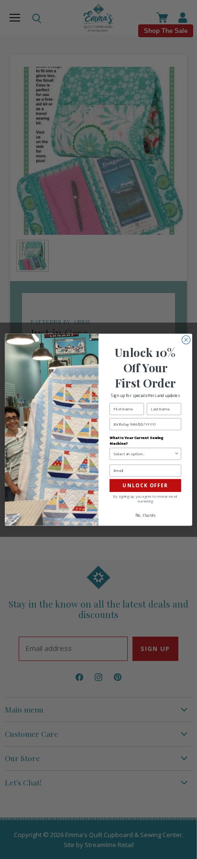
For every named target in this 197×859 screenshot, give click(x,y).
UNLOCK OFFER (145, 485)
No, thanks (145, 515)
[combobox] (144, 453)
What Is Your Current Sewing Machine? (136, 440)
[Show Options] (176, 453)
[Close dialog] (186, 339)
